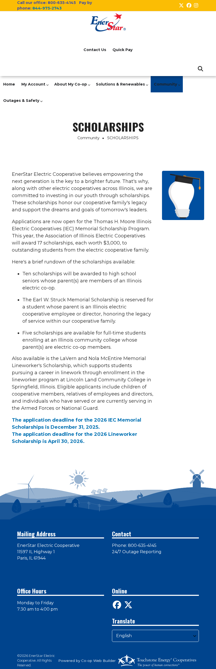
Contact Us (95, 49)
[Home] (108, 22)
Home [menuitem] (9, 84)
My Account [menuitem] (32, 87)
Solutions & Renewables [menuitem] (119, 87)
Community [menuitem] (164, 87)
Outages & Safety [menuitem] (20, 103)
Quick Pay (122, 49)
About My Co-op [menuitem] (69, 87)
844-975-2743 (47, 8)
